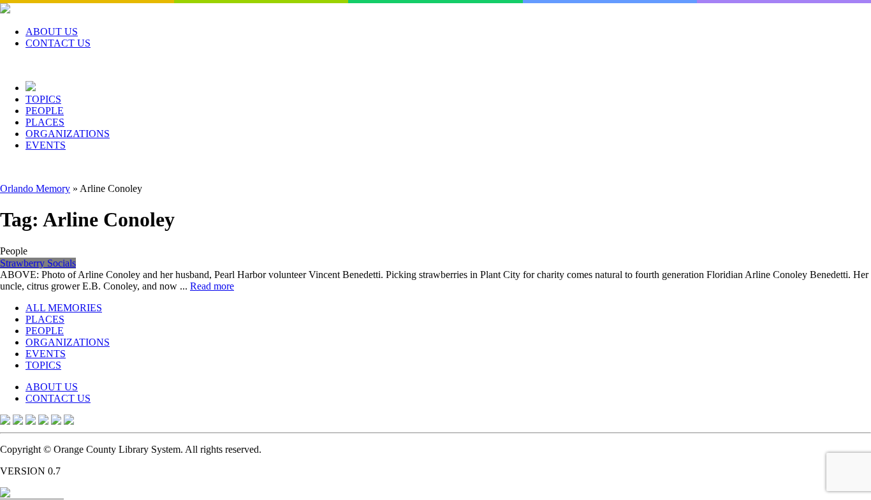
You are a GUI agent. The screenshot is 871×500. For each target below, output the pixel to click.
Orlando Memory (35, 188)
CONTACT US (58, 43)
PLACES (45, 122)
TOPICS (43, 99)
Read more (212, 286)
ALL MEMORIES (64, 307)
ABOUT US (52, 31)
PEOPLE (45, 110)
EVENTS (46, 145)
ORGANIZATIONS (68, 133)
